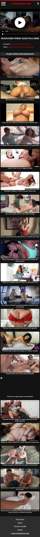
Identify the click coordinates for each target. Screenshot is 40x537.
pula (27, 47)
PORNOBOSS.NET (21, 3)
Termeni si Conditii (20, 526)
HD (17, 44)
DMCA (20, 523)
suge (31, 47)
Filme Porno (20, 519)
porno (23, 47)
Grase (13, 44)
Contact (20, 530)
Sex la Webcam (25, 44)
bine (9, 47)
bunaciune (16, 47)
